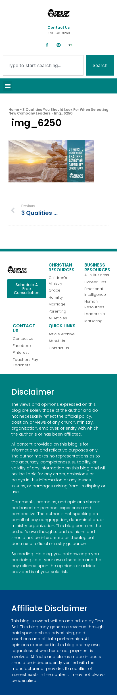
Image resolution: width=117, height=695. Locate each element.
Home (14, 109)
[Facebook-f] (47, 45)
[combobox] (43, 65)
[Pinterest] (58, 45)
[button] (7, 86)
